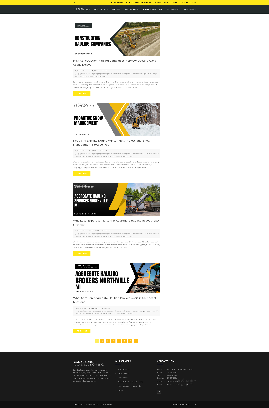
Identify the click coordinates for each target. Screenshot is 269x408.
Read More (82, 94)
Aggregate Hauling (124, 369)
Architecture (117, 74)
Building (124, 74)
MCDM (194, 404)
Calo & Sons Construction (135, 74)
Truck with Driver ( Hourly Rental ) (129, 386)
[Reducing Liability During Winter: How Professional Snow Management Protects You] (116, 119)
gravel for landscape (150, 74)
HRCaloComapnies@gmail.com (140, 2)
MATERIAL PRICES (101, 9)
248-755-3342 (172, 378)
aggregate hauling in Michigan (86, 74)
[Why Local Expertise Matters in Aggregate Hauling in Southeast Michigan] (116, 199)
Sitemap (120, 390)
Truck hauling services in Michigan (95, 76)
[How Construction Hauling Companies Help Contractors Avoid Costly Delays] (116, 39)
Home (87, 9)
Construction (148, 154)
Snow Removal (123, 378)
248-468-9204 (172, 375)
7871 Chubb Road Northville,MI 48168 (180, 369)
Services (116, 9)
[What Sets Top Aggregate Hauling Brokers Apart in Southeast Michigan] (116, 278)
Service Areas (131, 9)
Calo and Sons (81, 71)
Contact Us (189, 9)
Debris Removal (123, 373)
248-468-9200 (118, 2)
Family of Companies (152, 9)
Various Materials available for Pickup (130, 382)
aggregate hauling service (104, 74)
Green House (79, 76)
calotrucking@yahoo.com (175, 381)
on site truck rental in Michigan (101, 156)
